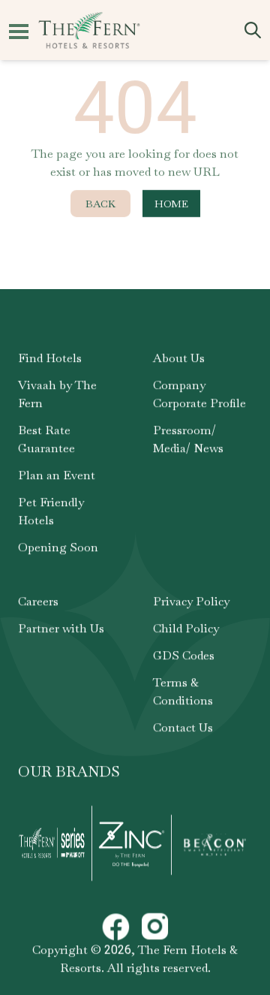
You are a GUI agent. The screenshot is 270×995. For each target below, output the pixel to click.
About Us (179, 358)
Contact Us (183, 727)
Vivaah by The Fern (57, 394)
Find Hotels (50, 358)
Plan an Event (56, 475)
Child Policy (186, 628)
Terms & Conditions (183, 691)
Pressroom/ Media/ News (188, 439)
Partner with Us (61, 628)
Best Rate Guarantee (46, 439)
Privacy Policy (191, 601)
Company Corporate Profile (199, 394)
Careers (38, 601)
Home (171, 203)
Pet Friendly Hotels (51, 511)
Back (101, 203)
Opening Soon (58, 547)
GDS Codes (183, 655)
